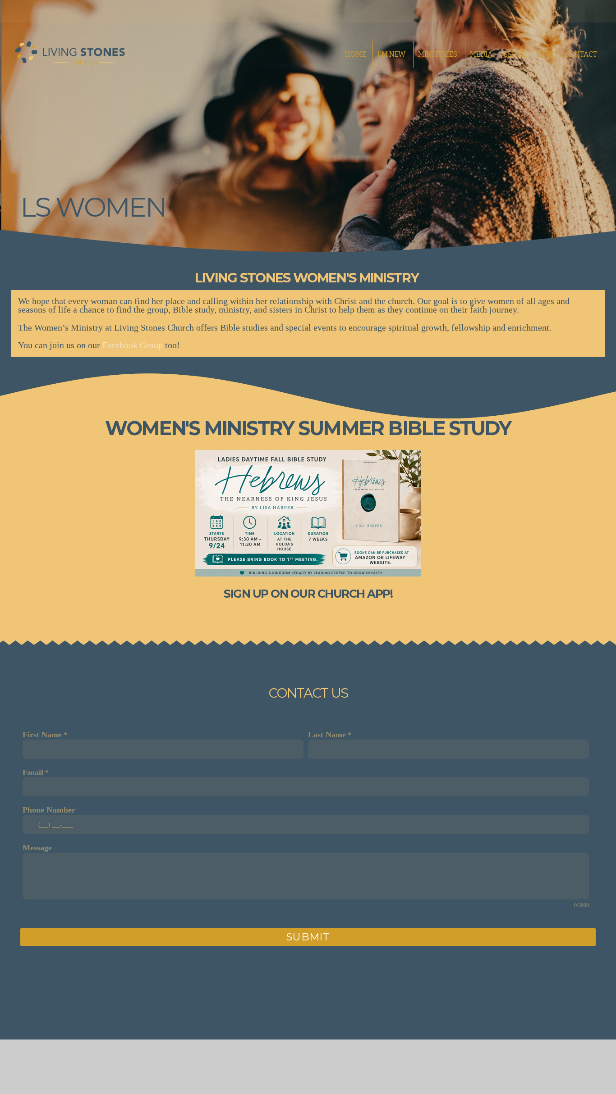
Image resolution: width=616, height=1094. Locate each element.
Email (33, 772)
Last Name (327, 735)
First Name (42, 735)
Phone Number (49, 810)
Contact (581, 54)
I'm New (392, 54)
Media (481, 54)
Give (545, 54)
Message (37, 848)
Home (355, 54)
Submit (308, 937)
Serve (514, 54)
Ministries (438, 54)
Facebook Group (132, 345)
